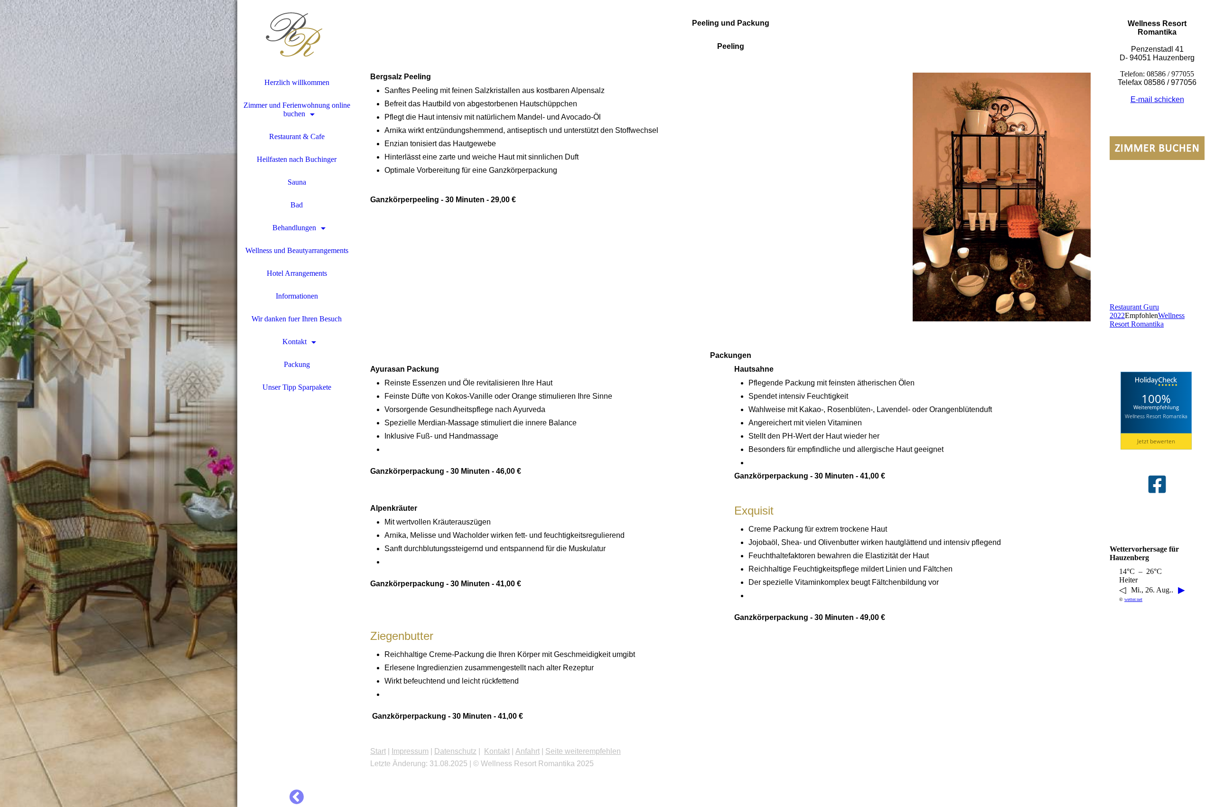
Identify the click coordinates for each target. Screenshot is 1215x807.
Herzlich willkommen (296, 82)
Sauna (297, 182)
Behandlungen (294, 228)
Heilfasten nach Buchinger (296, 159)
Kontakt (294, 342)
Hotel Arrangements (297, 273)
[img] (118, 403)
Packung (297, 364)
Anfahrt (527, 751)
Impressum (410, 751)
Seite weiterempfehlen (583, 751)
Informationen (297, 296)
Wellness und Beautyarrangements (296, 250)
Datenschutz (455, 751)
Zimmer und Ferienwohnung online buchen (296, 109)
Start (378, 751)
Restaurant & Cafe (297, 136)
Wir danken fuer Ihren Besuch (297, 319)
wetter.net (1133, 599)
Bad (296, 205)
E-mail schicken (1157, 99)
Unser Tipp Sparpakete (296, 387)
